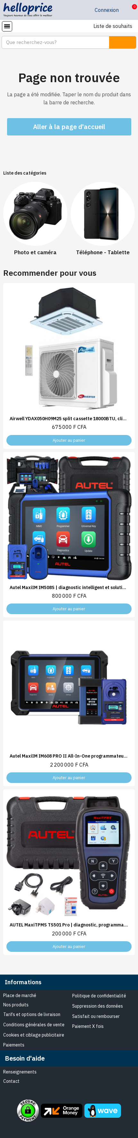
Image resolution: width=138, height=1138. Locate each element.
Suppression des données (97, 1006)
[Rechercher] (122, 42)
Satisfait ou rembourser (96, 1016)
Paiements (13, 1045)
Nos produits (16, 1005)
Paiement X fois (88, 1026)
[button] (129, 10)
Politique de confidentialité (99, 996)
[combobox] (51, 42)
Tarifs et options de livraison (31, 1014)
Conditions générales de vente (34, 1025)
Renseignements (20, 1072)
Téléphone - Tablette (103, 252)
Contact (11, 1081)
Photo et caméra (35, 252)
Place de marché (19, 995)
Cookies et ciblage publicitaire (33, 1035)
